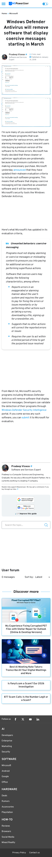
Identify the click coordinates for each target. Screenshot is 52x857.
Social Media (8, 837)
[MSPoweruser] (19, 3)
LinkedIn (38, 719)
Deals (4, 795)
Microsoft (13, 13)
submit (25, 417)
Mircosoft (6, 765)
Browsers (6, 831)
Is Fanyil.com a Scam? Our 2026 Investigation (26, 685)
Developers (7, 735)
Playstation (7, 812)
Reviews (6, 826)
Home (4, 13)
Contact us (34, 852)
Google (5, 776)
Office (5, 782)
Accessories (8, 806)
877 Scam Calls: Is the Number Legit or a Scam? (26, 698)
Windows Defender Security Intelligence (24, 410)
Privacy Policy (19, 852)
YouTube (30, 719)
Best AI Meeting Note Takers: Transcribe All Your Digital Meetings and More (26, 670)
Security (6, 751)
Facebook (15, 719)
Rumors (6, 801)
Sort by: (29, 577)
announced (19, 170)
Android (6, 771)
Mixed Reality (8, 842)
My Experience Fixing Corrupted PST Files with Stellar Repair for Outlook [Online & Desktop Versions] (26, 629)
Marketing (7, 746)
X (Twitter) (23, 719)
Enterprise (7, 740)
